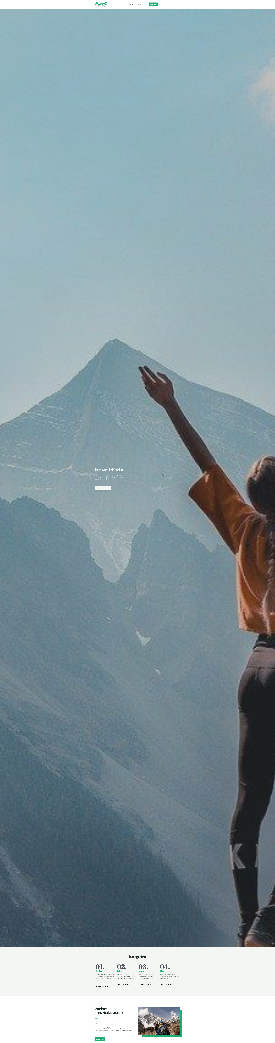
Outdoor (138, 4)
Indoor (131, 4)
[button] (153, 4)
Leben (144, 4)
